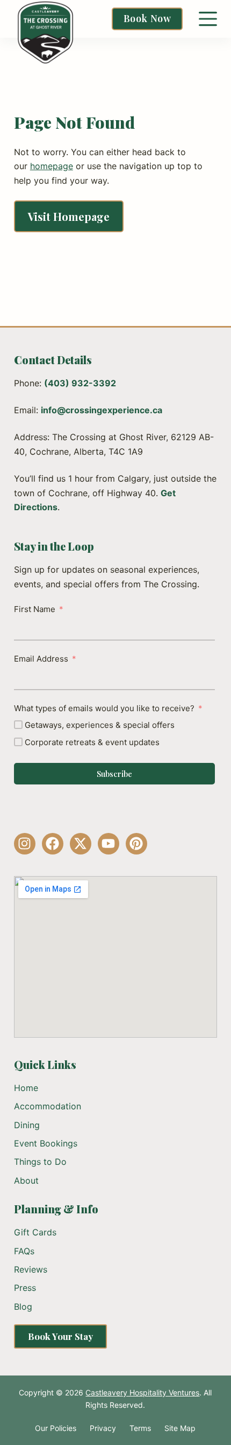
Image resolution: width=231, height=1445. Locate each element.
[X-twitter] (80, 844)
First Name (34, 609)
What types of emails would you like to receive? (104, 708)
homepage (51, 166)
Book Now (147, 18)
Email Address (41, 659)
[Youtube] (108, 844)
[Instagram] (24, 844)
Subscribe (114, 773)
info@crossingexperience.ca (101, 410)
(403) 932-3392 (80, 383)
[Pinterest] (136, 844)
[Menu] (208, 19)
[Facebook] (52, 844)
